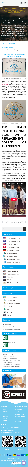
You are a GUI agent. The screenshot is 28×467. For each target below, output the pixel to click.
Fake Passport (11, 280)
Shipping (9, 312)
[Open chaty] (24, 463)
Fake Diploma (11, 43)
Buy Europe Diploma (12, 256)
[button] (21, 3)
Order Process (11, 300)
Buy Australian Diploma (13, 241)
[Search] (24, 229)
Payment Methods (12, 297)
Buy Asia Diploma (12, 253)
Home (5, 43)
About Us (9, 306)
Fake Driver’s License (12, 271)
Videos (9, 315)
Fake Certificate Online (13, 283)
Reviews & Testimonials (13, 303)
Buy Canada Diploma (13, 247)
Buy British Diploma (12, 244)
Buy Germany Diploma (13, 250)
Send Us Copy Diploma (13, 262)
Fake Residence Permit (13, 274)
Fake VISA (10, 277)
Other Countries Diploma (13, 259)
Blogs (8, 309)
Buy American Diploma (7, 47)
